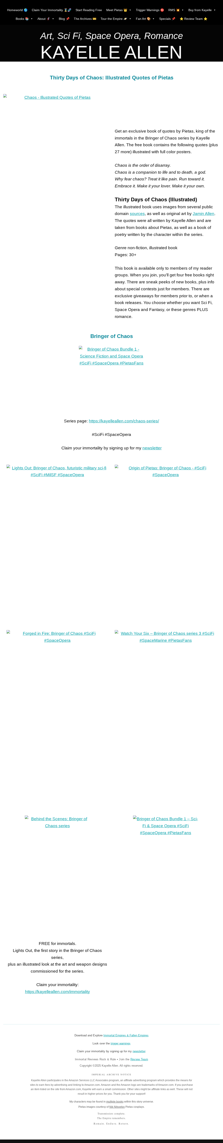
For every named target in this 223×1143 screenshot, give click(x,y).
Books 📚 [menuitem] (22, 18)
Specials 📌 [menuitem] (167, 18)
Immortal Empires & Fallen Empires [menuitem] (126, 1035)
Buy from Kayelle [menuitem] (200, 10)
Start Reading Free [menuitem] (89, 10)
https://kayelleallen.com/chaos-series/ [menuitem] (124, 421)
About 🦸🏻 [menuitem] (43, 18)
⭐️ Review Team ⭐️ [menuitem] (193, 18)
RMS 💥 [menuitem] (174, 10)
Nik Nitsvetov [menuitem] (117, 1106)
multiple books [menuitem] (114, 1101)
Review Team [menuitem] (139, 1059)
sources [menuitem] (137, 213)
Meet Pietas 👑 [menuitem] (116, 10)
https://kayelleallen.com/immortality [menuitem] (57, 991)
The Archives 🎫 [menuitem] (85, 18)
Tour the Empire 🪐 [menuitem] (114, 18)
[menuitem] (111, 37)
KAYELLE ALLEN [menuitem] (111, 52)
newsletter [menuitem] (152, 448)
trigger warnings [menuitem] (120, 1043)
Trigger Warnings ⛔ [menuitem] (150, 10)
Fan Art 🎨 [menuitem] (143, 18)
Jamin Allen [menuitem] (203, 213)
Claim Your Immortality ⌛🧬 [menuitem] (51, 10)
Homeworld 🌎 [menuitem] (17, 10)
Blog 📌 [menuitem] (64, 18)
